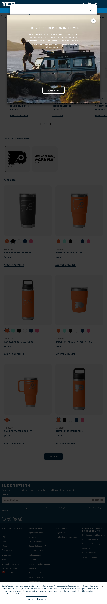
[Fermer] (103, 586)
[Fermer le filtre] (93, 20)
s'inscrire (53, 90)
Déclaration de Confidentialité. (18, 594)
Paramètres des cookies (36, 599)
